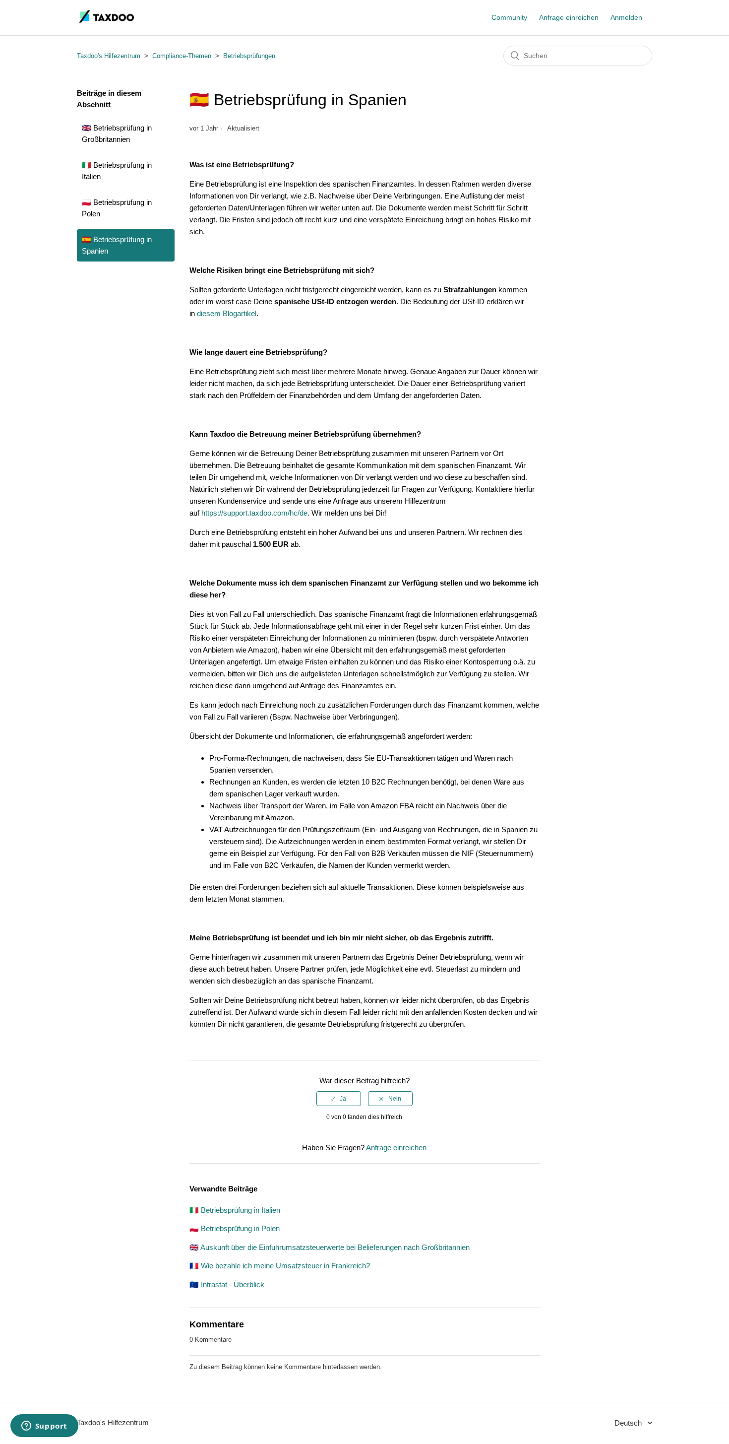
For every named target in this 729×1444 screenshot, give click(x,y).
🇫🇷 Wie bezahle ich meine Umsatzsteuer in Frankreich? (279, 1265)
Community (509, 17)
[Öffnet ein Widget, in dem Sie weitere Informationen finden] (44, 1426)
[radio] (338, 1098)
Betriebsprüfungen (249, 56)
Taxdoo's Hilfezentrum (108, 56)
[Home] (107, 22)
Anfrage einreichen (569, 17)
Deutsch (629, 1423)
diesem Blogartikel (226, 313)
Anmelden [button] (626, 17)
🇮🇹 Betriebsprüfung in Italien (117, 171)
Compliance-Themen (181, 56)
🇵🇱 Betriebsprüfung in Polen (117, 208)
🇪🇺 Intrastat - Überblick (226, 1284)
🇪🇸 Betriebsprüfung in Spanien (117, 245)
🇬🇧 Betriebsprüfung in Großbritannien (117, 133)
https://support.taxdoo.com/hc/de (254, 513)
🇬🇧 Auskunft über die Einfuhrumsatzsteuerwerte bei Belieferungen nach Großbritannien (329, 1247)
